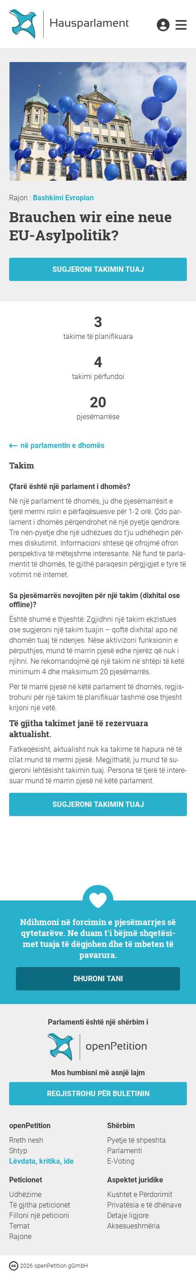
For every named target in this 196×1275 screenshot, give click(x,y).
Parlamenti (124, 1150)
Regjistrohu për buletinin (98, 1093)
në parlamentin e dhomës (62, 445)
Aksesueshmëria (133, 1226)
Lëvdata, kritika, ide (41, 1161)
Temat (19, 1226)
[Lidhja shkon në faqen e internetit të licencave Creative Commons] (14, 1265)
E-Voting (120, 1161)
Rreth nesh (26, 1140)
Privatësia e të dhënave (144, 1205)
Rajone (20, 1236)
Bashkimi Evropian (63, 197)
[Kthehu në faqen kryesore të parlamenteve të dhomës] (69, 24)
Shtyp (18, 1150)
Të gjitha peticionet (39, 1205)
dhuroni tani (98, 978)
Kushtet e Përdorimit (139, 1194)
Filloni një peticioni (39, 1215)
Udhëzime (25, 1194)
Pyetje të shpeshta (136, 1140)
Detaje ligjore (128, 1215)
